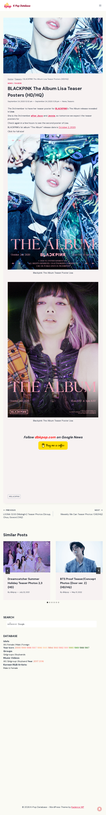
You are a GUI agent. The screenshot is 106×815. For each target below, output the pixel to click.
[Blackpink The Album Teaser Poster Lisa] (53, 202)
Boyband (22, 661)
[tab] (47, 602)
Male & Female (10, 668)
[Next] (98, 570)
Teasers (18, 83)
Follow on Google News (53, 437)
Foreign (25, 644)
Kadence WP (77, 807)
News (10, 83)
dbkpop (13, 592)
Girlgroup (12, 661)
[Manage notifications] (99, 809)
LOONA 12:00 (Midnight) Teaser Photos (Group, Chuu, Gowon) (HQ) (27, 514)
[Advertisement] (53, 472)
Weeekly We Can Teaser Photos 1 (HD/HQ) (81, 512)
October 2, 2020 (67, 127)
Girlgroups (8, 654)
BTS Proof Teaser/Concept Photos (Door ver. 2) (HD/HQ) (78, 583)
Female (10, 644)
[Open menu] (100, 5)
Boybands (20, 654)
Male (18, 644)
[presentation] (26, 556)
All (4, 644)
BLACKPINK (14, 496)
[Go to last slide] (8, 570)
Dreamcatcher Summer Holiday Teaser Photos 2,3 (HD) (25, 583)
